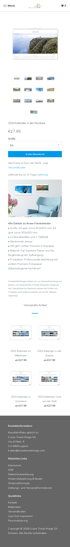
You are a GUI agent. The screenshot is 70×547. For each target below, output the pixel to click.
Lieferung (42, 174)
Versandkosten (17, 167)
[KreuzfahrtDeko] (35, 6)
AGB (10, 469)
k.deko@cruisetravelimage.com (26, 450)
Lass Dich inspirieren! (20, 516)
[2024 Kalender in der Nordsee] (35, 44)
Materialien (14, 507)
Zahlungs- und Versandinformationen (30, 487)
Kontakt (12, 502)
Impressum (14, 465)
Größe (11, 138)
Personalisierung (18, 520)
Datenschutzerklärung (21, 474)
